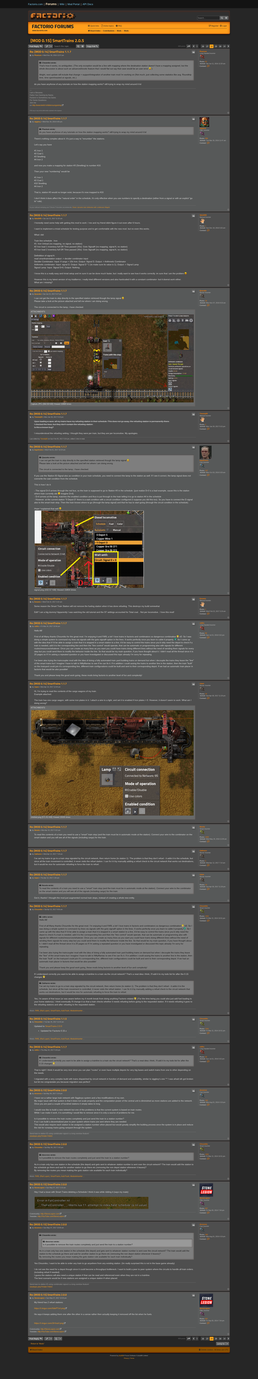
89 (206, 633)
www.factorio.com (39, 30)
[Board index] (53, 15)
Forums (51, 4)
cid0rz (202, 623)
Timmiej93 (204, 413)
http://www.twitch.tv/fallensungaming (46, 105)
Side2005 (203, 215)
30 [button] (220, 46)
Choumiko (204, 906)
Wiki (62, 4)
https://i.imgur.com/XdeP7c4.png (49, 1308)
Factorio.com (35, 4)
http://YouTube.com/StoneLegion (51, 1216)
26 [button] (203, 46)
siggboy (203, 128)
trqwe (202, 683)
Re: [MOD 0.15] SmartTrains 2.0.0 (48, 1090)
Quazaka (203, 290)
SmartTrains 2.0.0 (53, 1026)
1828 (207, 837)
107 (206, 470)
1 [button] (197, 46)
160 (206, 1100)
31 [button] (225, 46)
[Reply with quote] (193, 52)
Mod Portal (73, 4)
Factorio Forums (53, 26)
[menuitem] (107, 26)
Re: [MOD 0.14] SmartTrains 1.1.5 (48, 1018)
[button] (188, 46)
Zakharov (203, 850)
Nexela (202, 827)
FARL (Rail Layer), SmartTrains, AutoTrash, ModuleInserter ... (59, 1011)
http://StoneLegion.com (50, 1214)
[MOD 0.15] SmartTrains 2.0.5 (57, 40)
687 (206, 1208)
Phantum (203, 51)
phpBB (121, 1355)
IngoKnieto (204, 460)
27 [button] (207, 46)
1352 (207, 916)
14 (206, 694)
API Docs (88, 4)
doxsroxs (203, 1090)
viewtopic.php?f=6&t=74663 (41, 1136)
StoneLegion (205, 1198)
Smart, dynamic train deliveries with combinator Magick (91, 207)
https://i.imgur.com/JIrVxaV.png (48, 1323)
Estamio (203, 598)
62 (206, 61)
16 (206, 301)
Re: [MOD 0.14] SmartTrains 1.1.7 (50, 51)
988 (206, 138)
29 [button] (216, 46)
